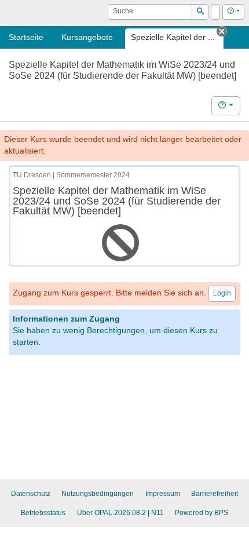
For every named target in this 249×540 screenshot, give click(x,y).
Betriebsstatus (43, 513)
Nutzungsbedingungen (97, 494)
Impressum (162, 494)
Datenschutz (30, 494)
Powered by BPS (201, 513)
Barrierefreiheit (214, 494)
